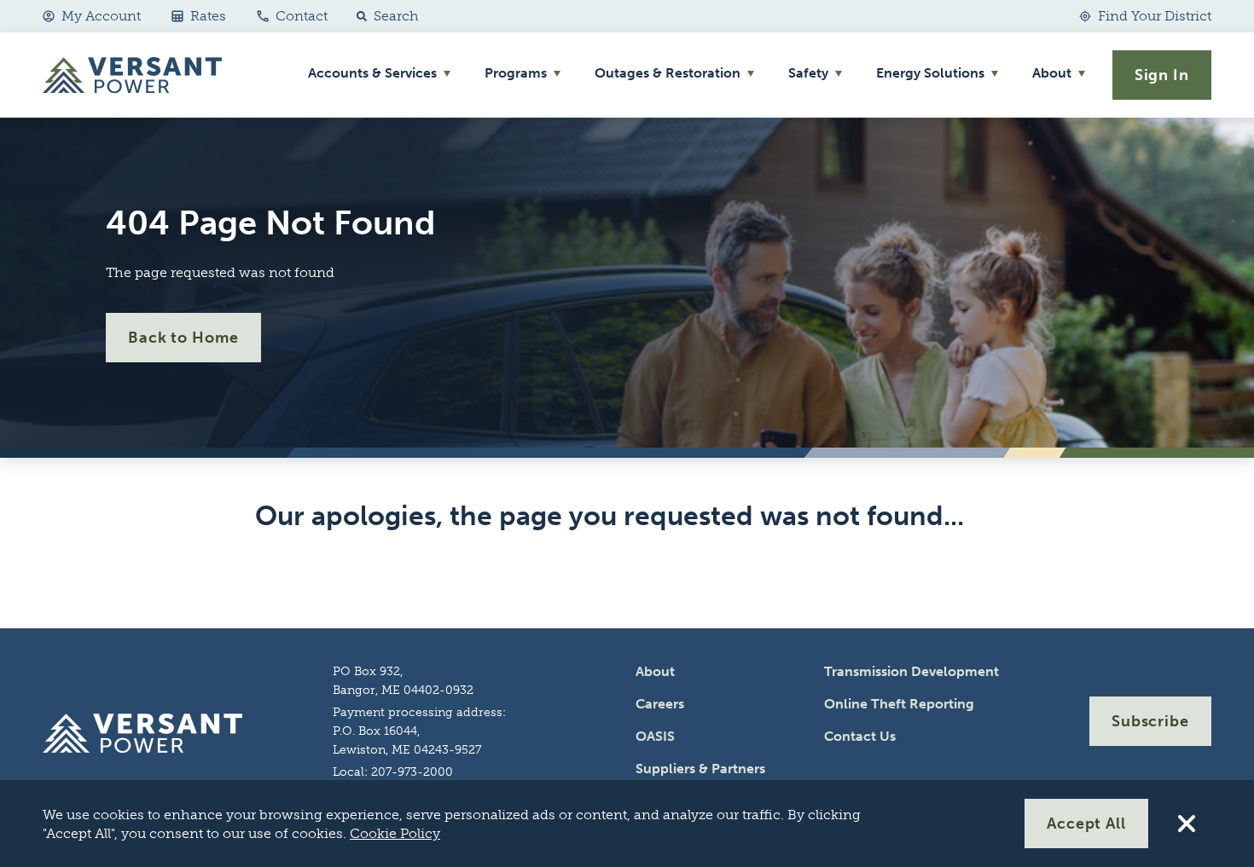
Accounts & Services (372, 73)
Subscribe (1150, 721)
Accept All (1086, 823)
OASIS (655, 736)
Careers (660, 704)
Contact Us (860, 736)
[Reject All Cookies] (1186, 823)
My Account (101, 16)
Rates (208, 16)
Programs (516, 73)
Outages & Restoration (667, 73)
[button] (384, 16)
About (1051, 73)
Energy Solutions (930, 73)
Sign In (1162, 75)
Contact (302, 16)
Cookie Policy (395, 833)
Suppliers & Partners (700, 768)
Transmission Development (911, 671)
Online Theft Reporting (899, 704)
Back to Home (183, 337)
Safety (808, 73)
